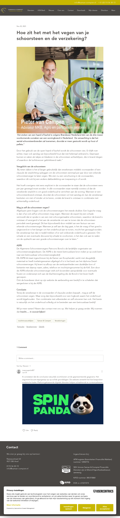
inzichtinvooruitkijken (25, 321)
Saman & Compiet (44, 321)
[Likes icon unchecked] (23, 430)
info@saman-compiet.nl (85, 2)
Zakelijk (41, 327)
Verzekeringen (60, 321)
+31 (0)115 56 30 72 (106, 2)
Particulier (20, 327)
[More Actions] (102, 371)
